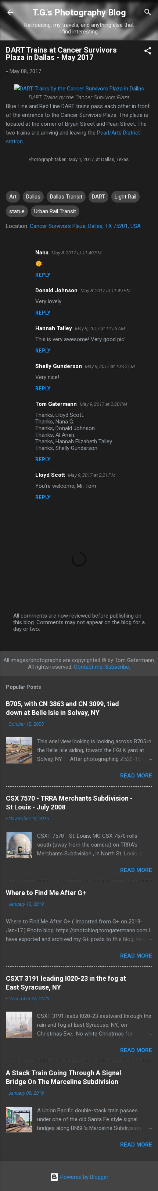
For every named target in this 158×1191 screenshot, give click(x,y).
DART (98, 196)
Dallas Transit (66, 196)
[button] (147, 52)
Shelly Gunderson (58, 366)
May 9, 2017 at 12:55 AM (100, 328)
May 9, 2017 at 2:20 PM (103, 404)
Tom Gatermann (56, 404)
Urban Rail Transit (55, 211)
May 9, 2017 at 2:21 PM (91, 475)
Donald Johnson (56, 290)
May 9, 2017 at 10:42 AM (110, 366)
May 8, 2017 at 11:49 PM (105, 290)
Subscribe (117, 667)
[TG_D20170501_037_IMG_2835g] (79, 88)
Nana (42, 252)
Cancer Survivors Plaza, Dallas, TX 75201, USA (85, 226)
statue (17, 211)
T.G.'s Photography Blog (79, 12)
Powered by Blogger (83, 1177)
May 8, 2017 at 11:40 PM (76, 252)
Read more (136, 775)
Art (13, 196)
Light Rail (125, 196)
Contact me (88, 667)
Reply (42, 275)
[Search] (147, 13)
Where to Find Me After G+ (46, 893)
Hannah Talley (53, 328)
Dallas (33, 196)
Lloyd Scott (50, 475)
